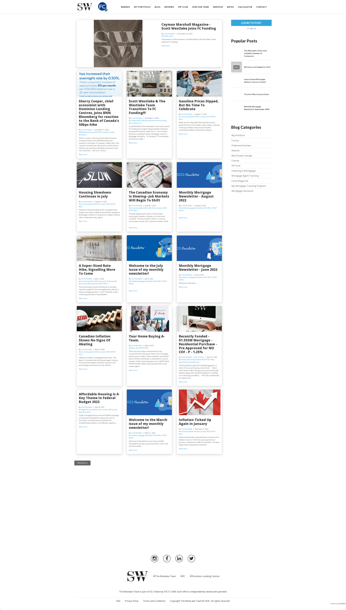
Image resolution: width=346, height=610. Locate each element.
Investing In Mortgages (244, 170)
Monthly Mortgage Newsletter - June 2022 (198, 267)
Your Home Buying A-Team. (147, 338)
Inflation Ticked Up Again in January (195, 421)
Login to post (251, 22)
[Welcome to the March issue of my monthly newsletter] (149, 402)
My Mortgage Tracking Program (249, 185)
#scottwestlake (135, 120)
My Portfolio (142, 7)
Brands (125, 7)
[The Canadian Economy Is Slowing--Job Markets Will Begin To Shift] (149, 175)
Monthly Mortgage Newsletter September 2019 (256, 107)
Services (218, 7)
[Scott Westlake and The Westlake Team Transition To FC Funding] (149, 84)
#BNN (81, 132)
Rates (230, 7)
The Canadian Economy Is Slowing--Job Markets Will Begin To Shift (149, 196)
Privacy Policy (131, 600)
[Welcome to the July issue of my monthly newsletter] (149, 248)
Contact (261, 7)
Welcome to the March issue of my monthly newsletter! (148, 423)
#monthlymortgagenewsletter (191, 208)
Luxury (235, 140)
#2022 (181, 210)
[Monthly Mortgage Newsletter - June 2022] (199, 248)
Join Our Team (200, 7)
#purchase (183, 362)
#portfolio (183, 359)
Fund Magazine (240, 180)
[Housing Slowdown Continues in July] (99, 175)
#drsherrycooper (156, 208)
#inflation (83, 134)
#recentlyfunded (194, 359)
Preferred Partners (241, 145)
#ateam (132, 348)
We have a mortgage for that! (257, 67)
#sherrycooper (200, 116)
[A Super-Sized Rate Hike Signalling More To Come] (99, 248)
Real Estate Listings (242, 155)
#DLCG (136, 123)
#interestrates (109, 132)
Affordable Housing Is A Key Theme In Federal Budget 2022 (99, 398)
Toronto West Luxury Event (256, 94)
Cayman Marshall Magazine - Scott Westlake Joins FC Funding (189, 26)
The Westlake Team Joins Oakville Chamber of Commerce (255, 53)
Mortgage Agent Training (245, 175)
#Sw (137, 348)
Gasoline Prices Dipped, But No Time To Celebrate (199, 105)
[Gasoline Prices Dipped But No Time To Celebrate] (199, 84)
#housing (90, 409)
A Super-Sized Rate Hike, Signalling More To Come (97, 269)
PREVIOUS (82, 463)
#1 (140, 123)
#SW (163, 36)
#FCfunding (162, 120)
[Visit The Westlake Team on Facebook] (167, 558)
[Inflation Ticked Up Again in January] (199, 402)
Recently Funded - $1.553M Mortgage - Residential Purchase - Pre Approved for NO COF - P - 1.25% (198, 344)
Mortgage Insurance (242, 190)
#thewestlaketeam (149, 120)
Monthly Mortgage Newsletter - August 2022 (196, 196)
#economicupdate (186, 116)
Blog (157, 7)
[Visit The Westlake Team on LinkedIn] (179, 558)
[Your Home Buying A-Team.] (149, 319)
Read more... (166, 45)
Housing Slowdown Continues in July (95, 194)
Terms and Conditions (154, 600)
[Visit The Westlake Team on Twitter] (191, 558)
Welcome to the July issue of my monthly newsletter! (146, 269)
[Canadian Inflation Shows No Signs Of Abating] (99, 319)
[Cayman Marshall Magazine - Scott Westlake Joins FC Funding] (118, 43)
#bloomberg (89, 132)
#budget (82, 409)
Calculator (245, 7)
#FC (167, 36)
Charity (235, 160)
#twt (80, 412)
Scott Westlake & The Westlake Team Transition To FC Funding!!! (147, 107)
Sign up (252, 28)
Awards (236, 150)
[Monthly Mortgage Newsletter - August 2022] (199, 175)
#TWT (213, 116)
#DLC (171, 36)
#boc (146, 208)
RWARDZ (343, 604)
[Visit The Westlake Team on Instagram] (154, 558)
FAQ (118, 600)
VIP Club (183, 7)
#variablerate (88, 283)
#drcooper (113, 409)
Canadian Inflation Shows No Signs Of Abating (95, 340)
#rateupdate (112, 281)
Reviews (169, 7)
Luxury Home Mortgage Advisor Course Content (255, 80)
